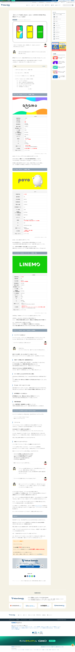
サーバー (57, 34)
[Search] (72, 5)
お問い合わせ (31, 619)
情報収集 (43, 649)
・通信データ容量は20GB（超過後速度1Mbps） (25, 82)
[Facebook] (27, 576)
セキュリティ (57, 25)
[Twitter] (25, 576)
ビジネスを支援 (27, 649)
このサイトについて (11, 619)
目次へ (72, 645)
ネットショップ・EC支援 (21, 649)
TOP (13, 580)
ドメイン (57, 23)
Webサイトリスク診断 (44, 626)
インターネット (17, 580)
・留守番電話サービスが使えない (23, 86)
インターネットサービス (14, 649)
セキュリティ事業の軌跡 (15, 629)
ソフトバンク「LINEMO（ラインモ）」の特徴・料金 (24, 75)
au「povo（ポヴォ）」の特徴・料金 (22, 72)
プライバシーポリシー (24, 619)
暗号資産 (50, 649)
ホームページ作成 (58, 14)
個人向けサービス (54, 649)
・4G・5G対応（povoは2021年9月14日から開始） (26, 83)
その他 (58, 649)
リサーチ (40, 649)
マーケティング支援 (36, 649)
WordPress (57, 32)
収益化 (56, 16)
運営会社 (17, 619)
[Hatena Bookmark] (30, 576)
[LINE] (32, 576)
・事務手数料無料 (20, 88)
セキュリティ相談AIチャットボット (55, 626)
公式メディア (63, 2)
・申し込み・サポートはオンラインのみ (24, 85)
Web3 (56, 21)
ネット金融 (46, 649)
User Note (57, 36)
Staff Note (57, 38)
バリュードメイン (38, 505)
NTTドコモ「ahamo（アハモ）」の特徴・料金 (23, 69)
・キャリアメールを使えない (22, 80)
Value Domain (34, 2)
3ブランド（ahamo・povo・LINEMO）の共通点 (24, 78)
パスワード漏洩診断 (37, 626)
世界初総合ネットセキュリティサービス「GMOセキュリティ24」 (22, 626)
